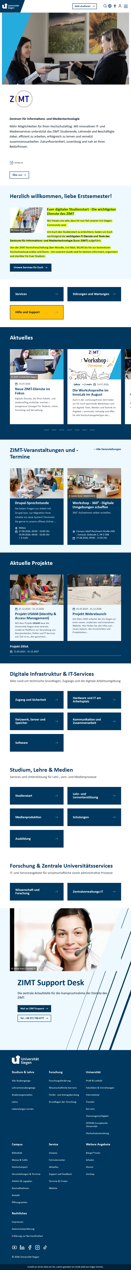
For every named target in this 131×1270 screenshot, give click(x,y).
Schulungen (81, 817)
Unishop (90, 1174)
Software (21, 743)
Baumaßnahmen (20, 1188)
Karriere (90, 1109)
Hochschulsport (20, 1167)
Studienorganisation (22, 1095)
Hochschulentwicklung (97, 1133)
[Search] (105, 6)
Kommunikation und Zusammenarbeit (87, 721)
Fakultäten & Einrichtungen (100, 1088)
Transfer (90, 1102)
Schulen (90, 1160)
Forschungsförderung (60, 1081)
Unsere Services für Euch (28, 267)
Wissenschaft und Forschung (27, 891)
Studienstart (23, 796)
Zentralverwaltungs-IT (88, 891)
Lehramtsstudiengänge (23, 1088)
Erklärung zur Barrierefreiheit (27, 1236)
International (92, 1095)
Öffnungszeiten (19, 1202)
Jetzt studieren (83, 6)
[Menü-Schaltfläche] (120, 6)
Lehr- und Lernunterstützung (85, 795)
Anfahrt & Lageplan (22, 1181)
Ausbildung (23, 839)
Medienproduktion (28, 817)
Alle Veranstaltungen (108, 449)
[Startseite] (25, 1060)
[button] (115, 6)
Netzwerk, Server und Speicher (30, 721)
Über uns (17, 175)
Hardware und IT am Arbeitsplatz (87, 699)
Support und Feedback (60, 1174)
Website (53, 1188)
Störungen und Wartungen (91, 294)
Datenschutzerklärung (23, 1229)
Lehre (15, 1102)
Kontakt (16, 1195)
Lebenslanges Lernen (23, 1109)
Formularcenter (57, 1160)
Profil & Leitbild (94, 1081)
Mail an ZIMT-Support (32, 1008)
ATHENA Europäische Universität (97, 1125)
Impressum (17, 1222)
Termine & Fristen (58, 1181)
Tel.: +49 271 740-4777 (32, 1018)
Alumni (89, 1167)
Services (21, 294)
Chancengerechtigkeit (97, 1116)
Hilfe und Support (27, 312)
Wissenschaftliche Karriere (63, 1088)
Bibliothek (17, 1153)
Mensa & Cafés (20, 1160)
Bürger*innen (93, 1153)
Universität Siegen (29, 1257)
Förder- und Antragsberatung (64, 1095)
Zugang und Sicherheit (30, 700)
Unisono (53, 1153)
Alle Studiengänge (21, 1081)
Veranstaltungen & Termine (26, 1174)
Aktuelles (53, 1167)
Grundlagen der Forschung (62, 1102)
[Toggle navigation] (126, 6)
